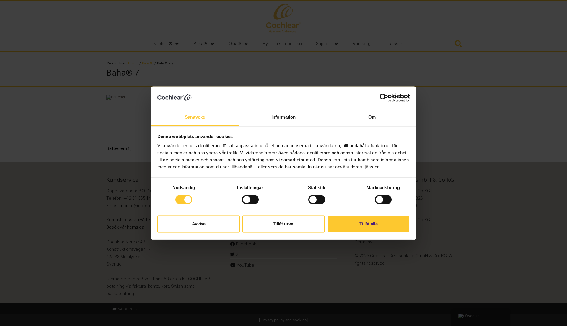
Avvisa (199, 224)
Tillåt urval (283, 224)
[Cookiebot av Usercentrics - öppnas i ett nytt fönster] (384, 97)
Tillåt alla (368, 224)
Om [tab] (372, 117)
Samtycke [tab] (195, 117)
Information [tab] (283, 117)
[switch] (250, 199)
